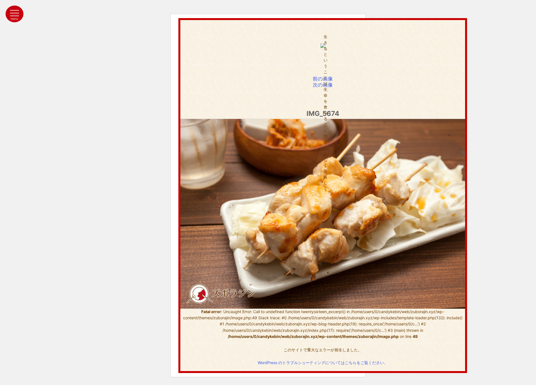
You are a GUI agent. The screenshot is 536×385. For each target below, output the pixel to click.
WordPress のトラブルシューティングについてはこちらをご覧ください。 (323, 362)
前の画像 (323, 79)
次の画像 (323, 85)
